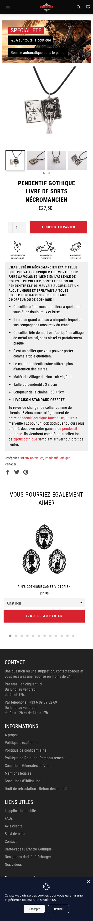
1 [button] (43, 173)
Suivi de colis (15, 834)
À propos (11, 735)
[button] (10, 635)
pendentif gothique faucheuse (41, 418)
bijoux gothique (25, 439)
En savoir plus (46, 899)
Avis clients (13, 826)
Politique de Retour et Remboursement (35, 758)
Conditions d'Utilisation (23, 781)
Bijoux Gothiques (32, 458)
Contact (11, 841)
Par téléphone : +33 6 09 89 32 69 (31, 702)
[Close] (88, 881)
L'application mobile (20, 810)
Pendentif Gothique (57, 458)
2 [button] (49, 173)
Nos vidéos (13, 864)
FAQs (9, 818)
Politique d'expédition (21, 742)
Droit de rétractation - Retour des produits (37, 788)
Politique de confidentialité (25, 750)
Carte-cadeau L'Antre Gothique (28, 849)
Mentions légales (18, 773)
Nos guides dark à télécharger (28, 857)
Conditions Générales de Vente (28, 765)
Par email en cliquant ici (23, 684)
